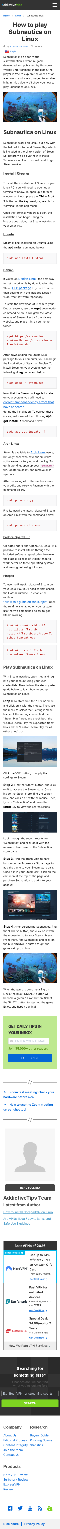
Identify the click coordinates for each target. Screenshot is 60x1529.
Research (39, 1427)
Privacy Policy (34, 1524)
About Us (9, 1435)
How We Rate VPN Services (28, 1345)
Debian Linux (27, 279)
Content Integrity (15, 1445)
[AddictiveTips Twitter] (20, 1508)
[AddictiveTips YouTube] (30, 1508)
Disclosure (11, 1524)
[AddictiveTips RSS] (40, 1508)
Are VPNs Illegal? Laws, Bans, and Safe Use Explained (27, 1221)
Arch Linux (38, 452)
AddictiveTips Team (19, 46)
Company (12, 1427)
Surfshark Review (15, 1479)
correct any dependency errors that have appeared (28, 404)
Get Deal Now (37, 1279)
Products (12, 1466)
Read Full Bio (30, 1187)
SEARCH (30, 1403)
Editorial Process (15, 1440)
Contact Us (11, 1454)
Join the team (13, 1450)
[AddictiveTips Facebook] (10, 1508)
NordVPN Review (15, 1475)
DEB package (21, 288)
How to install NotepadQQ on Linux (28, 1212)
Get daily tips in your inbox (25, 1029)
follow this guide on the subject (25, 602)
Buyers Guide (39, 1435)
